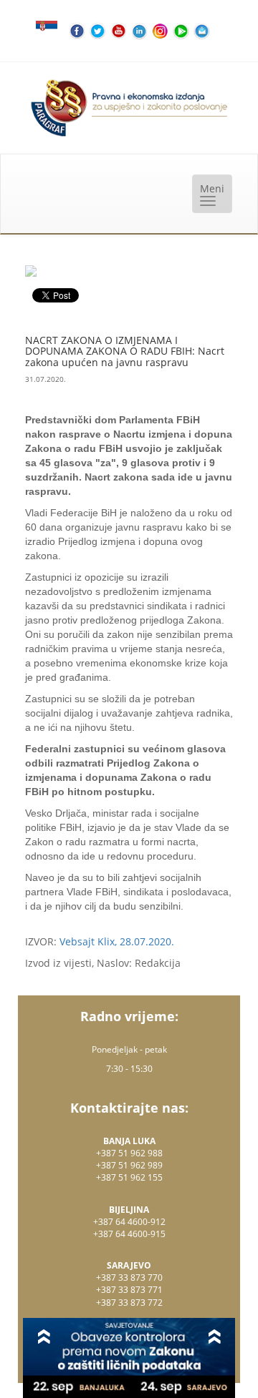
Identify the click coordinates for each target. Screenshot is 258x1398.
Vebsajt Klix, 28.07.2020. (116, 941)
